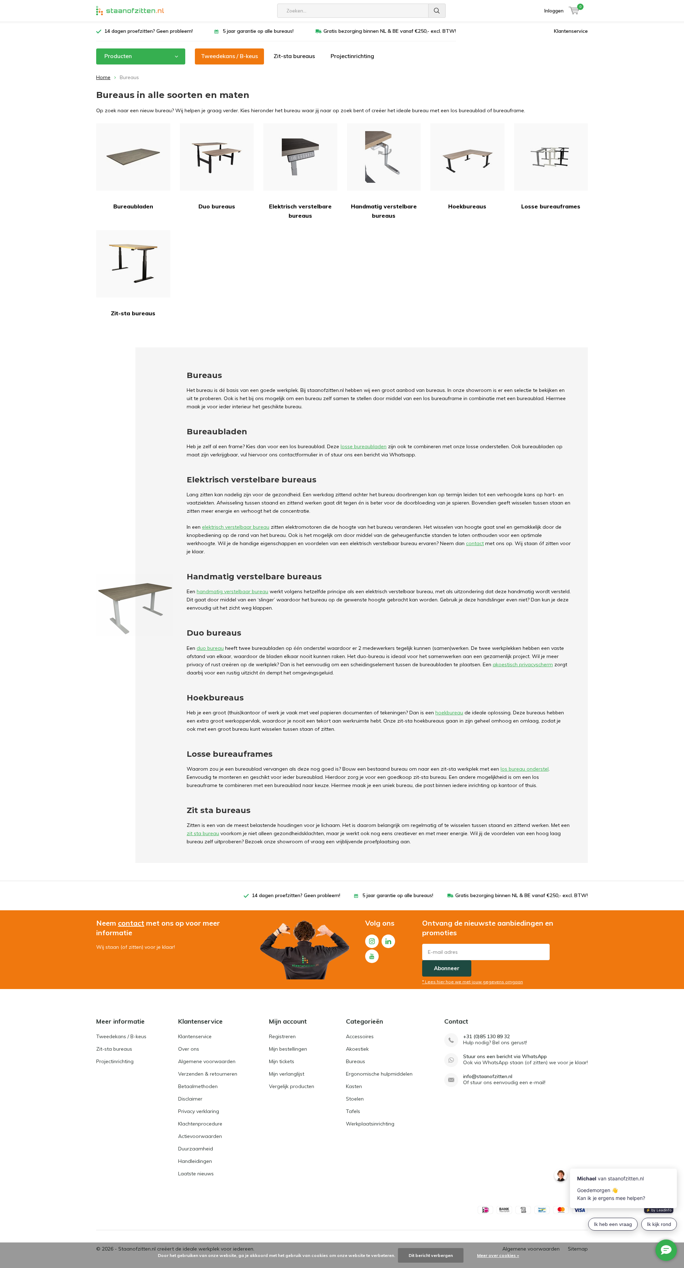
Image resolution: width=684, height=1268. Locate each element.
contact (475, 543)
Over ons (188, 1049)
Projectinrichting (352, 55)
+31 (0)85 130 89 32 (486, 1037)
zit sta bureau (203, 833)
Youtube (372, 956)
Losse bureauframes (550, 206)
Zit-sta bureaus (294, 55)
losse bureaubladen (364, 446)
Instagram (372, 941)
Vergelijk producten (291, 1086)
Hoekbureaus (467, 206)
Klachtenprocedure (200, 1124)
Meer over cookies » (498, 1255)
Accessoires (360, 1036)
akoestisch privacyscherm (523, 664)
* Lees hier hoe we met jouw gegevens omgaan (472, 981)
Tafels (353, 1111)
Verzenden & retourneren (207, 1074)
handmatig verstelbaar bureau (232, 591)
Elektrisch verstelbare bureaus (300, 211)
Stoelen (355, 1099)
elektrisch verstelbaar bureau (235, 527)
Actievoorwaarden (200, 1136)
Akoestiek (357, 1049)
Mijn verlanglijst (286, 1074)
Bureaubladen (133, 206)
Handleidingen (195, 1161)
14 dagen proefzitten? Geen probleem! (148, 31)
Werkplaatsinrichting (370, 1124)
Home (103, 77)
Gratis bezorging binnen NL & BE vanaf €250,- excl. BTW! (389, 31)
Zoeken (437, 11)
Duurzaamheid (195, 1148)
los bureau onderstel (525, 769)
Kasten (354, 1086)
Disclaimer (190, 1099)
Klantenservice (571, 31)
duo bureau (210, 648)
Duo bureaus (216, 206)
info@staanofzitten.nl (487, 1076)
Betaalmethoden (198, 1086)
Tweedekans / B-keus (229, 55)
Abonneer (447, 968)
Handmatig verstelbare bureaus (384, 211)
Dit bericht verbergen (431, 1255)
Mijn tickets (281, 1061)
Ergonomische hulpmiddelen (379, 1074)
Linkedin (388, 941)
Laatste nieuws (196, 1173)
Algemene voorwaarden (206, 1061)
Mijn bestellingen (288, 1049)
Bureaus (355, 1061)
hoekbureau (449, 712)
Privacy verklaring (198, 1111)
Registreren (282, 1036)
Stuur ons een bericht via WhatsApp (505, 1057)
